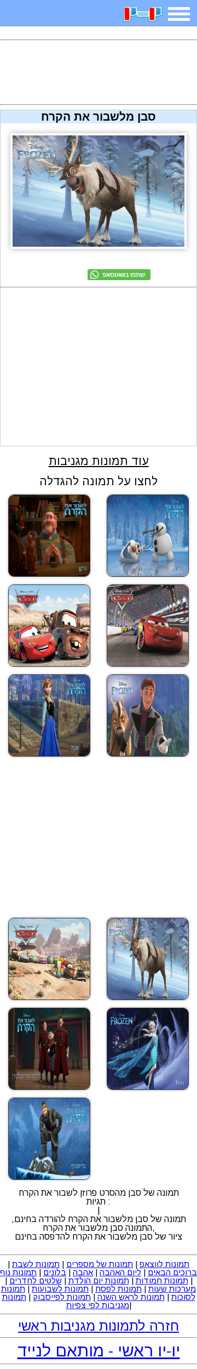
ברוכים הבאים (172, 1272)
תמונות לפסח (118, 1288)
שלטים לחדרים (35, 1280)
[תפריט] (179, 14)
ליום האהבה (120, 1272)
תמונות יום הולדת (98, 1280)
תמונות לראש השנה (131, 1297)
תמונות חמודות (162, 1280)
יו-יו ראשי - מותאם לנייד (99, 1351)
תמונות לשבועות (60, 1288)
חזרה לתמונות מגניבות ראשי (98, 1325)
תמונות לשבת (36, 1264)
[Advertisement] (98, 72)
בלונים (54, 1272)
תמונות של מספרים (99, 1264)
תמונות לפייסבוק (62, 1297)
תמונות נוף (18, 1272)
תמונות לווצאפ (164, 1264)
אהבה (83, 1272)
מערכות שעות (172, 1288)
